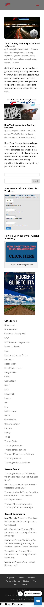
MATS (7, 415)
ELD (6, 350)
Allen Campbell (12, 130)
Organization (9, 55)
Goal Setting (28, 52)
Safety (7, 432)
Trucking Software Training (17, 462)
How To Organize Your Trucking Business (20, 126)
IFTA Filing (9, 393)
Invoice (7, 134)
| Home (11, 577)
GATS (6, 376)
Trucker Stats (10, 441)
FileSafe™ (8, 359)
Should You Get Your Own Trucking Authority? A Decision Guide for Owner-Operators (21, 543)
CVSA (6, 338)
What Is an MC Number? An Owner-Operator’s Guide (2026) (21, 521)
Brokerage (9, 325)
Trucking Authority (13, 445)
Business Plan (10, 329)
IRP (12, 134)
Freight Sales (10, 372)
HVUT (7, 385)
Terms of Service (13, 581)
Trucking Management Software (19, 454)
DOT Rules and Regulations (17, 342)
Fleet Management (16, 52)
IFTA (33, 130)
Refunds (31, 577)
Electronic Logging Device (16, 355)
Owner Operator (21, 55)
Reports (15, 137)
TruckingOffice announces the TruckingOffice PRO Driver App (20, 532)
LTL (15, 134)
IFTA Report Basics (13, 499)
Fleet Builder (10, 363)
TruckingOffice (12, 49)
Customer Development (15, 333)
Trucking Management (20, 59)
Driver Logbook (11, 346)
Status (26, 581)
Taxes (7, 436)
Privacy (22, 577)
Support (23, 584)
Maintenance (22, 134)
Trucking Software (13, 458)
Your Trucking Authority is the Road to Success (22, 44)
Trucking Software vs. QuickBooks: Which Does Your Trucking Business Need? (21, 476)
